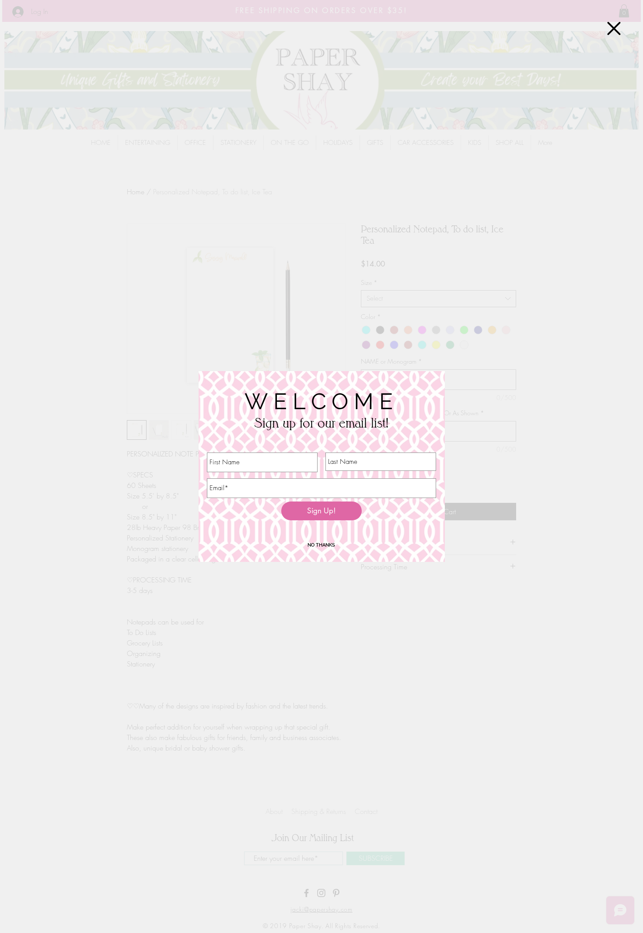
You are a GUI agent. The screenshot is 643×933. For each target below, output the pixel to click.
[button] (614, 28)
